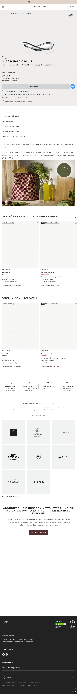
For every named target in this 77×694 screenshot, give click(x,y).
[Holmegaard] (38, 457)
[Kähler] (13, 432)
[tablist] (38, 126)
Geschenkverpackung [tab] (11, 131)
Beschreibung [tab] (8, 121)
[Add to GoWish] (72, 86)
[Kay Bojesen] (13, 457)
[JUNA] (38, 482)
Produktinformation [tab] (11, 126)
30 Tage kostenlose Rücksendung (40, 2)
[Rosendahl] (63, 432)
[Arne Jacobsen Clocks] (63, 457)
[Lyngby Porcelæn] (38, 432)
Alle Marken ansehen (11, 496)
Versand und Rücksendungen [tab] (14, 136)
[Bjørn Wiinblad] (13, 482)
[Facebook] (3, 654)
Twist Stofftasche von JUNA (36, 144)
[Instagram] (6, 654)
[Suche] (70, 7)
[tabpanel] (38, 175)
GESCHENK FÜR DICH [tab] (12, 116)
